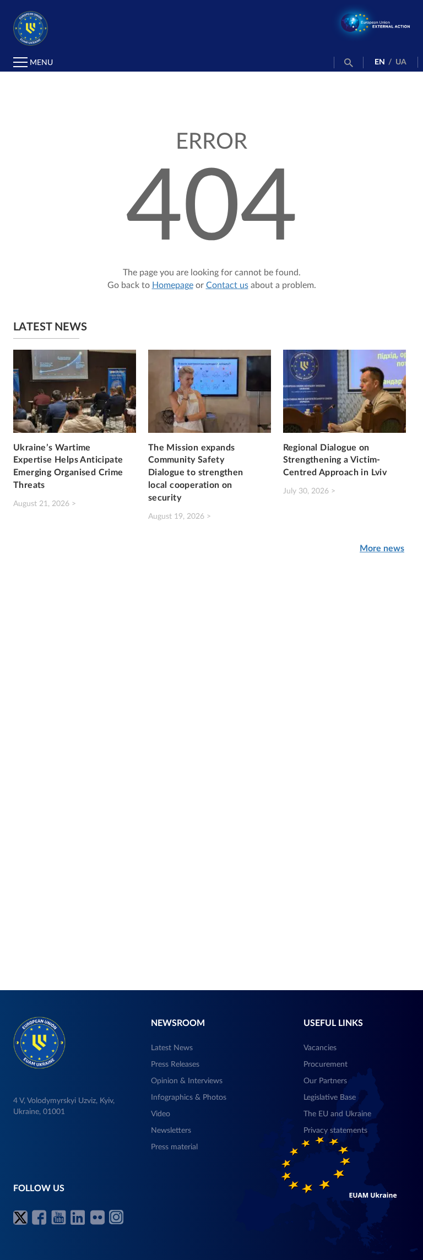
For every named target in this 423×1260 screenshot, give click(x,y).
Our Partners (325, 1081)
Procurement (325, 1064)
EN (380, 62)
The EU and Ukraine (337, 1114)
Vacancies (320, 1048)
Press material (174, 1147)
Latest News (172, 1048)
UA (400, 62)
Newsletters (171, 1130)
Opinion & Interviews (187, 1081)
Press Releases (175, 1064)
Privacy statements (335, 1130)
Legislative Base (329, 1097)
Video (160, 1114)
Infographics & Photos (188, 1097)
